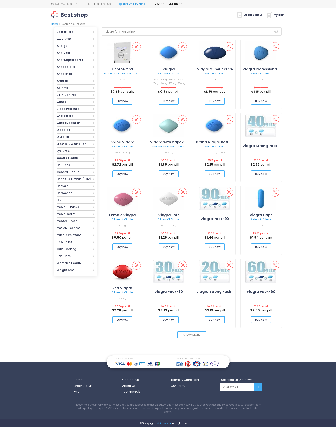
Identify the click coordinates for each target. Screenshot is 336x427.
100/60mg (169, 152)
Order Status (253, 15)
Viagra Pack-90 (214, 218)
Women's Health (69, 263)
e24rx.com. (163, 423)
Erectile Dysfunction (71, 144)
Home (54, 24)
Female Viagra (122, 214)
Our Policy (178, 386)
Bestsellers (65, 32)
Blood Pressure (68, 109)
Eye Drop (63, 151)
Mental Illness (67, 221)
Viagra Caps (261, 214)
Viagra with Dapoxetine (171, 142)
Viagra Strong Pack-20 (217, 291)
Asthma (62, 88)
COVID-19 (64, 39)
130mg (164, 83)
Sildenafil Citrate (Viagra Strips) (124, 73)
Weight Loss (65, 270)
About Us (129, 386)
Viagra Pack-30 (168, 291)
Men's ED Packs (68, 207)
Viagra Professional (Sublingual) (272, 69)
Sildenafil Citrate (168, 73)
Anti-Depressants (70, 60)
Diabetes (63, 130)
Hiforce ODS (122, 69)
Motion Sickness (68, 228)
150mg (172, 83)
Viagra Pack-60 (261, 291)
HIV (59, 200)
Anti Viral (63, 53)
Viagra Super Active (215, 69)
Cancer (62, 102)
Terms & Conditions (185, 380)
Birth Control (66, 95)
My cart (279, 15)
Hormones (64, 193)
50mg (122, 79)
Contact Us (130, 380)
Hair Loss (63, 165)
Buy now (122, 101)
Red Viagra (122, 287)
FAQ (76, 391)
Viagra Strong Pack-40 (263, 145)
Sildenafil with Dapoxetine (168, 146)
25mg (155, 79)
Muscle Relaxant (69, 235)
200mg (181, 83)
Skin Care (64, 256)
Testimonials (131, 391)
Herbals (62, 186)
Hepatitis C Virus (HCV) (74, 179)
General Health (68, 172)
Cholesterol (65, 116)
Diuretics (63, 137)
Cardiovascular (68, 123)
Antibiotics (65, 74)
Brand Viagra (122, 142)
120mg (155, 83)
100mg (180, 79)
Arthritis (62, 81)
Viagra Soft (168, 214)
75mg (172, 79)
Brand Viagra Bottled (215, 142)
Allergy (62, 46)
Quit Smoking (66, 249)
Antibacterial (66, 67)
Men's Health (66, 214)
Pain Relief (64, 242)
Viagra (168, 69)
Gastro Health (67, 158)
